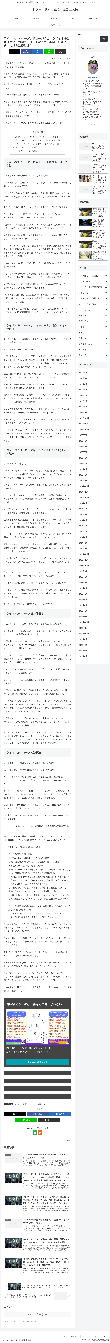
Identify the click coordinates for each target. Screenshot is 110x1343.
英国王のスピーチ (42, 1104)
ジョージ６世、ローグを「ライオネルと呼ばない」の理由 (37, 144)
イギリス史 (9, 1104)
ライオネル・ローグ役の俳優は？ (28, 147)
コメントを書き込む (38, 1314)
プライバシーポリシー (100, 1336)
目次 (35, 132)
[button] (60, 51)
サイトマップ (86, 1336)
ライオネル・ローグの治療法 (26, 151)
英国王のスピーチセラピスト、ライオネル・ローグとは (36, 137)
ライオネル (31, 1104)
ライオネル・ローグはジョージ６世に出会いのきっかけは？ (38, 140)
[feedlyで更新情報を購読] (35, 1132)
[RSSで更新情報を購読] (40, 1132)
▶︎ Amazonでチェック (37, 1062)
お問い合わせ (74, 1336)
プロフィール (63, 1336)
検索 (80, 34)
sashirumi (93, 77)
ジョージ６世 (20, 1104)
